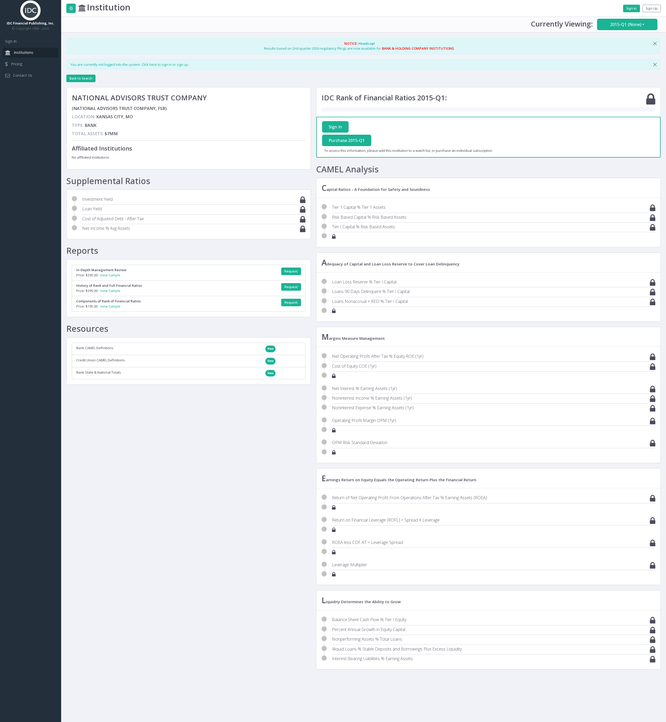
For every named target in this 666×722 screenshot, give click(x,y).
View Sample (110, 275)
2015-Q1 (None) (625, 24)
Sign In (11, 41)
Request (291, 271)
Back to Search (80, 78)
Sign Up (652, 8)
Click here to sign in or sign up (165, 64)
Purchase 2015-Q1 (347, 140)
